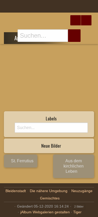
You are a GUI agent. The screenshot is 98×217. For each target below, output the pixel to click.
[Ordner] (7, 6)
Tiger (77, 212)
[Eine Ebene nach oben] (10, 37)
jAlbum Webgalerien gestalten (45, 212)
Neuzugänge (82, 191)
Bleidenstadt (15, 191)
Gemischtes (50, 198)
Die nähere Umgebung (48, 191)
